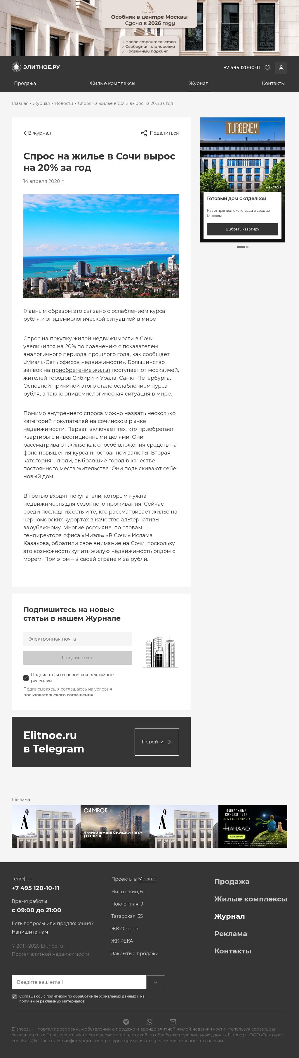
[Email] (172, 1022)
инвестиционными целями (92, 437)
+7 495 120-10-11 (35, 888)
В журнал (39, 133)
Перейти (153, 742)
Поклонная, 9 (127, 904)
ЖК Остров (124, 929)
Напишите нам (30, 932)
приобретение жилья (81, 370)
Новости (64, 103)
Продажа (25, 83)
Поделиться (164, 133)
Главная (20, 103)
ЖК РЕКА (122, 941)
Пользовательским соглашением (83, 1035)
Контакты (273, 83)
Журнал (198, 83)
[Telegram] (126, 1022)
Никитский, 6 (127, 891)
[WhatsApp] (149, 1022)
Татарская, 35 (127, 916)
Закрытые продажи (135, 953)
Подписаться (78, 657)
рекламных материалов (62, 1001)
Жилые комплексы (112, 83)
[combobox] (147, 879)
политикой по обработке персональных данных (91, 996)
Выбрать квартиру (243, 229)
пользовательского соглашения (58, 695)
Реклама (230, 934)
